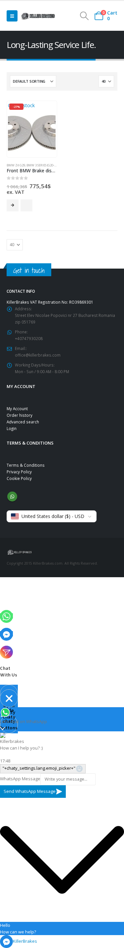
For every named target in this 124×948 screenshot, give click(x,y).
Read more (13, 205)
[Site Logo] (38, 16)
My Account (17, 408)
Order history (19, 415)
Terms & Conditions (26, 465)
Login (12, 428)
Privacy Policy (19, 471)
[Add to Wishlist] (26, 205)
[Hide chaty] (9, 698)
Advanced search (23, 421)
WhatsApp (12, 496)
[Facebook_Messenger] (6, 633)
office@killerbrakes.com (38, 355)
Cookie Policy (19, 478)
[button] (12, 16)
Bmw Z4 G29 (16, 165)
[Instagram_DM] (6, 651)
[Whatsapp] (6, 616)
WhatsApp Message (20, 779)
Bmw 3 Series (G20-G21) (43, 165)
